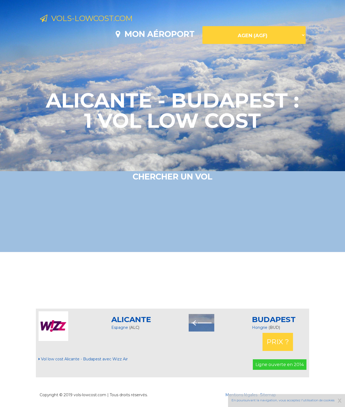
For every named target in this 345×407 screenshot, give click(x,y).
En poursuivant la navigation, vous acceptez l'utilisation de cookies (283, 400)
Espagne (119, 327)
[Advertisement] (172, 280)
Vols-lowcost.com (90, 18)
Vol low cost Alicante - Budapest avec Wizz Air (84, 359)
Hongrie (260, 327)
